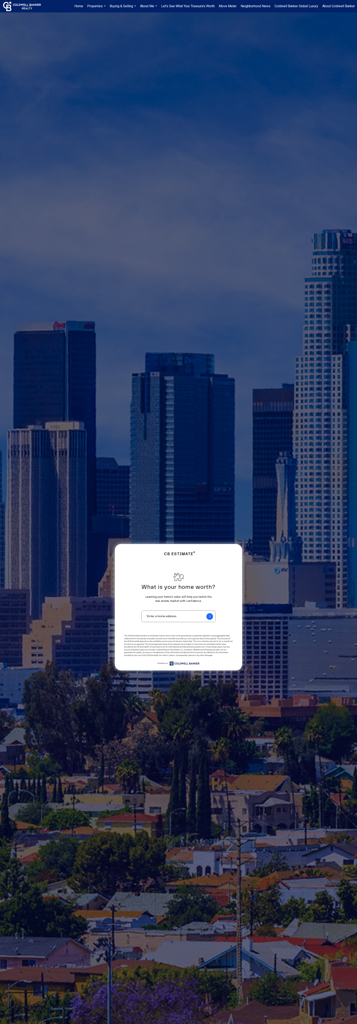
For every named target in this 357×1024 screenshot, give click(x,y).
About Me (149, 8)
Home (78, 6)
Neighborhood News (255, 6)
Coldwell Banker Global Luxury (296, 6)
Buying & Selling (123, 8)
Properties (97, 8)
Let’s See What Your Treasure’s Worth (188, 6)
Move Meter (228, 6)
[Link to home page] (24, 6)
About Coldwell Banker (338, 6)
